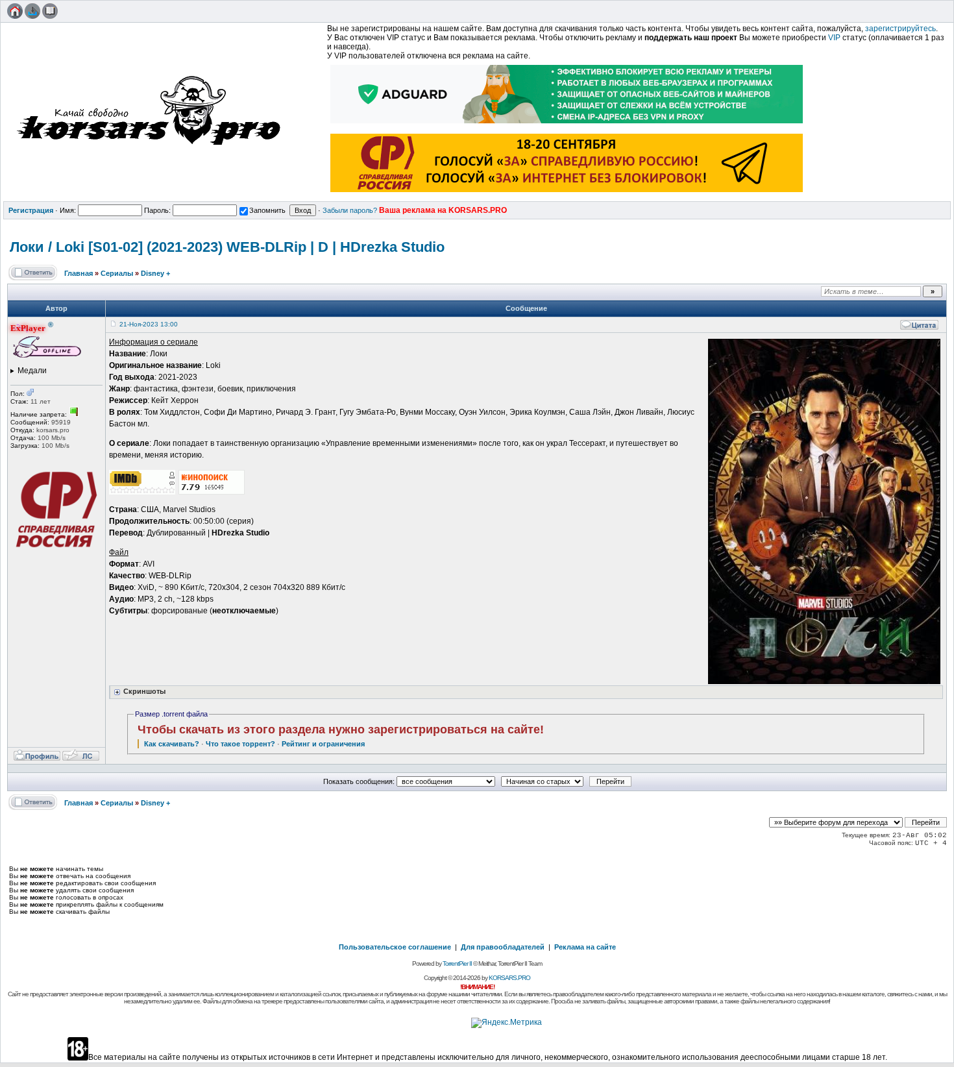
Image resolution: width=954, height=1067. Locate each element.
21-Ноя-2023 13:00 (148, 324)
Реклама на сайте (585, 947)
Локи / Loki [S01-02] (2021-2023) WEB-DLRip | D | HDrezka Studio (227, 247)
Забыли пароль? (350, 210)
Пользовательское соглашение (395, 947)
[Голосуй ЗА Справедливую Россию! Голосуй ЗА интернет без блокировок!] (567, 193)
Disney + (155, 273)
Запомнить (267, 210)
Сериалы (117, 273)
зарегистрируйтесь (900, 28)
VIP (834, 37)
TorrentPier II (457, 963)
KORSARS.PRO (509, 977)
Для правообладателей (502, 947)
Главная (78, 273)
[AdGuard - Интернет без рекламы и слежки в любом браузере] (567, 124)
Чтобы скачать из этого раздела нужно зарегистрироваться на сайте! (341, 729)
